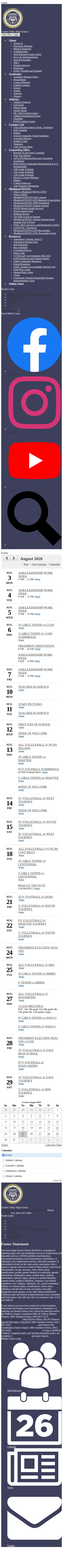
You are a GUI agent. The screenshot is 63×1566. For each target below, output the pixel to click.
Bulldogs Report (21, 214)
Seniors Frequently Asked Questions (31, 135)
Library (17, 88)
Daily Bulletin (20, 130)
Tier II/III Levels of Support (26, 216)
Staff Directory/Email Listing (27, 54)
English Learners (21, 85)
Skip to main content (11, 5)
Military (17, 180)
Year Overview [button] (39, 564)
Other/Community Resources (27, 261)
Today (4, 1145)
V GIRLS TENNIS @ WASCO (37, 1026)
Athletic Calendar (13, 1160)
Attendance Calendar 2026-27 (28, 239)
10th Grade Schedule (23, 169)
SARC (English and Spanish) (27, 71)
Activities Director (22, 138)
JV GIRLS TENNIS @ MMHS (37, 973)
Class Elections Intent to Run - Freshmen (33, 127)
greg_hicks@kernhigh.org (24, 1325)
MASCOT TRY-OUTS (31, 885)
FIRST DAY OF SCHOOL (34, 724)
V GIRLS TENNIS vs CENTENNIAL (31, 875)
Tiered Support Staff (23, 211)
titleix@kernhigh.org (11, 1319)
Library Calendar (13, 1176)
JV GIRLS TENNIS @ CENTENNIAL (32, 862)
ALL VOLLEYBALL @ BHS (36, 965)
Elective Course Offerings (26, 177)
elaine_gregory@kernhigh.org (26, 1330)
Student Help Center (23, 272)
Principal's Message (22, 46)
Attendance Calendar (15, 1171)
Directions (18, 68)
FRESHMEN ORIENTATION (36, 645)
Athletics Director (22, 102)
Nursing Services (21, 65)
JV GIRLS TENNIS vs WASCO (37, 1017)
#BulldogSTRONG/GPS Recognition (31, 230)
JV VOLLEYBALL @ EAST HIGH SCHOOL (36, 1052)
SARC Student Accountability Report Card (34, 267)
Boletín (16, 133)
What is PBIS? (20, 194)
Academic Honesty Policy (26, 77)
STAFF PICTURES (30, 704)
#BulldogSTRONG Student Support (31, 205)
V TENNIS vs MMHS (31, 982)
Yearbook (18, 144)
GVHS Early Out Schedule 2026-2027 (32, 256)
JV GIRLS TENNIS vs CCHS (36, 624)
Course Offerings (21, 82)
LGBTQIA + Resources (25, 227)
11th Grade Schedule (23, 172)
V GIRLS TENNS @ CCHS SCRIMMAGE (35, 635)
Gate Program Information (26, 186)
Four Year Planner (22, 155)
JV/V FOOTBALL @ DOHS (35, 896)
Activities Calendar (14, 1165)
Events (8, 1155)
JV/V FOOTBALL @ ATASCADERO (31, 1064)
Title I (16, 62)
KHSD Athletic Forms (24, 121)
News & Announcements (25, 57)
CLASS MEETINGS (30, 1006)
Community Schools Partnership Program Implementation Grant (33, 279)
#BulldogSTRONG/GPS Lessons (29, 197)
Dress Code (19, 253)
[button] (12, 40)
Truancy (17, 96)
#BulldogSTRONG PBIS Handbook (31, 203)
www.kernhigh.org (22, 1336)
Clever (16, 275)
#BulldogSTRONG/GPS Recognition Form (34, 233)
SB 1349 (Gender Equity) (25, 113)
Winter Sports (20, 107)
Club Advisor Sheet (22, 146)
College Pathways (22, 183)
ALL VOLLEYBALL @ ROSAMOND (33, 995)
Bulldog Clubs (20, 141)
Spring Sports (20, 110)
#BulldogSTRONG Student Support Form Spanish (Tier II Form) (34, 221)
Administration (20, 51)
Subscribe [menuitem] (55, 564)
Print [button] (26, 564)
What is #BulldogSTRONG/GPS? (30, 192)
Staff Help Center (21, 269)
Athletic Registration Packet (26, 116)
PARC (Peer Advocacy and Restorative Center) (36, 225)
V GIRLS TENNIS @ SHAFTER (38, 777)
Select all (57, 1180)
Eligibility (18, 118)
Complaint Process (22, 250)
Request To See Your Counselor (28, 152)
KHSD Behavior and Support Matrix (31, 258)
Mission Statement (22, 49)
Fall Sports (18, 105)
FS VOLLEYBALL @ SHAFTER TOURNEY (32, 922)
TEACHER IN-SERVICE (33, 686)
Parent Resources (21, 264)
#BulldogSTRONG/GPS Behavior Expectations (36, 200)
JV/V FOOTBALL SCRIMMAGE (38, 769)
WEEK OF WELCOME (32, 733)
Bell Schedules (20, 244)
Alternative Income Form (25, 242)
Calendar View (53, 1145)
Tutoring (17, 93)
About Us (18, 43)
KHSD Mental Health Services (28, 208)
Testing (16, 90)
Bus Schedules (20, 247)
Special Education (22, 60)
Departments (19, 79)
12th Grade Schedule (23, 175)
